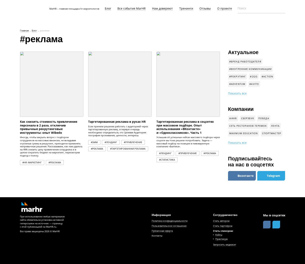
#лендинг (111, 142)
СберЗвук (247, 118)
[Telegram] (276, 224)
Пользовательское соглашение (169, 225)
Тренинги (186, 8)
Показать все (237, 93)
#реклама (55, 162)
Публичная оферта (162, 230)
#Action (267, 76)
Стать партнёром (222, 225)
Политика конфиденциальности (170, 220)
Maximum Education (243, 133)
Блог (108, 8)
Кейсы (218, 234)
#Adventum (237, 84)
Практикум (221, 239)
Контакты (157, 235)
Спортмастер (271, 133)
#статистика (167, 159)
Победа (263, 118)
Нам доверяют (162, 8)
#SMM (94, 142)
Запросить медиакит (224, 244)
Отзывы (205, 8)
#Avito (254, 84)
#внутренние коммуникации (250, 69)
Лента (275, 125)
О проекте (224, 8)
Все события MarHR (131, 8)
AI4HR (233, 118)
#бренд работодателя (245, 61)
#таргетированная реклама (128, 148)
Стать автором (221, 220)
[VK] (267, 224)
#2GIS (253, 76)
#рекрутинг (237, 76)
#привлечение (133, 142)
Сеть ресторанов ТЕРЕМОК (248, 125)
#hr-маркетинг (31, 162)
